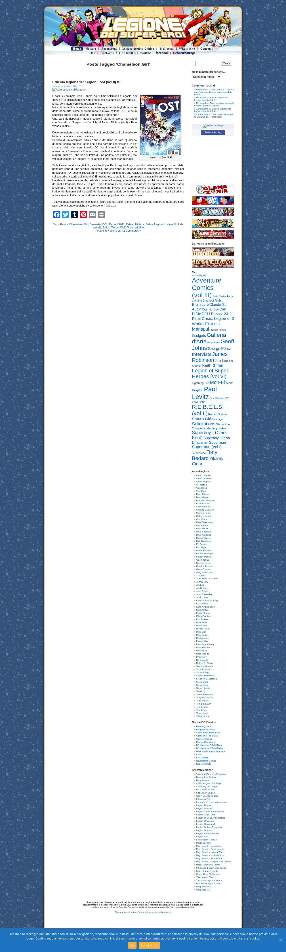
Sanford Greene (204, 666)
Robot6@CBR (203, 764)
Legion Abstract (204, 805)
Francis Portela (218, 329)
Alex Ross (201, 491)
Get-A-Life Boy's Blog (207, 796)
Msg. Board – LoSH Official (210, 855)
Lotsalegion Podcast (206, 839)
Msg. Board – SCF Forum (209, 858)
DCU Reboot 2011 (113, 224)
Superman (217, 442)
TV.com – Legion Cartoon (209, 880)
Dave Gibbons (203, 535)
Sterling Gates (216, 428)
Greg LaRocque (204, 572)
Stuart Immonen (204, 694)
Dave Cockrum (203, 531)
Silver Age (217, 419)
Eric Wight (201, 547)
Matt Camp (201, 625)
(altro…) (111, 205)
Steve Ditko (202, 682)
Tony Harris (202, 713)
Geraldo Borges (204, 566)
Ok (132, 945)
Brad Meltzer (202, 497)
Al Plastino (201, 484)
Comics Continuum (205, 742)
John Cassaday (204, 594)
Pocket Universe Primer (208, 864)
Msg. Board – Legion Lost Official (213, 861)
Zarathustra (202, 109)
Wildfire (139, 227)
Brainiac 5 (200, 304)
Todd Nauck (202, 700)
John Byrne (202, 591)
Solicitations (203, 423)
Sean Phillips (203, 672)
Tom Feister (202, 707)
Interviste (202, 354)
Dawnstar (95, 224)
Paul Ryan (201, 650)
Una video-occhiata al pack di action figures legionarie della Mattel (214, 92)
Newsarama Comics (206, 761)
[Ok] (280, 940)
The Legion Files (204, 877)
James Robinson (210, 357)
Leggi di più (149, 945)
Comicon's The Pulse (207, 736)
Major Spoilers (203, 843)
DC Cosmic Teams (205, 789)
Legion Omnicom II (206, 824)
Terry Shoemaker (205, 697)
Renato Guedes (217, 414)
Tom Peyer (201, 710)
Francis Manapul (206, 326)
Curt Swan (201, 519)
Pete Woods (216, 398)
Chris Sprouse (203, 506)
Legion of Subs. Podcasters (210, 818)
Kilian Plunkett (203, 616)
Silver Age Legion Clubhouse (211, 868)
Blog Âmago (202, 780)
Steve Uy (201, 691)
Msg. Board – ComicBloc (208, 846)
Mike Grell (201, 632)
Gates (149, 224)
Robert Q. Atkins (204, 663)
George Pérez (219, 348)
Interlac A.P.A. (203, 799)
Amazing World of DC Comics (211, 774)
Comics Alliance (204, 739)
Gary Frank (213, 342)
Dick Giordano (203, 541)
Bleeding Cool (203, 726)
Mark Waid (201, 622)
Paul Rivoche (203, 647)
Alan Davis (201, 488)
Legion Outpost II (205, 830)
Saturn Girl (201, 419)
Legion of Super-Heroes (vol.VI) (211, 373)
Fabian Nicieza (135, 224)
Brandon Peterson (205, 500)
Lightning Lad (200, 383)
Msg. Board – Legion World (210, 852)
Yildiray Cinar (203, 716)
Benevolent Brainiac (206, 777)
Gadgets (199, 335)
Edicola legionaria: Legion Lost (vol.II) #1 (86, 82)
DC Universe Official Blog (209, 745)
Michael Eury (202, 628)
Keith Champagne (205, 607)
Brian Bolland (203, 503)
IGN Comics (202, 757)
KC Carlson (202, 603)
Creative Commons (128, 907)
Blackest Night (212, 300)
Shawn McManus (205, 675)
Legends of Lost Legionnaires (211, 802)
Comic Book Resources (208, 732)
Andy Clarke (219, 296)
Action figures (199, 275)
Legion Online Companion (209, 827)
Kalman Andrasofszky (207, 600)
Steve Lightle (203, 688)
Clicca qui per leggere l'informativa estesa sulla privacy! (143, 912)
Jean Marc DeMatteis (207, 578)
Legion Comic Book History (210, 811)
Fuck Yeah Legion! (206, 793)
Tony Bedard (204, 455)
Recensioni (114, 230)
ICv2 (198, 754)
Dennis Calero (203, 538)
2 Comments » (132, 230)
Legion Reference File (207, 833)
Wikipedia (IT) (203, 890)
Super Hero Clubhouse (208, 874)
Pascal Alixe (202, 641)
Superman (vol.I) (207, 447)
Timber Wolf (118, 227)
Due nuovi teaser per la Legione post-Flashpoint (214, 104)
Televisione (199, 453)
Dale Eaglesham (204, 522)
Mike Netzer (202, 635)
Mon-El (217, 382)
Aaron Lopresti (203, 475)
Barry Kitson (202, 494)
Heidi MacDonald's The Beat (210, 751)
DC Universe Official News (209, 748)
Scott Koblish (203, 669)
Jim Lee (221, 361)
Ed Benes (201, 544)
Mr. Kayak (201, 97)
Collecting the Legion (207, 786)
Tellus (106, 227)
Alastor (63, 224)
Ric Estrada (202, 660)
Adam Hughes (203, 481)
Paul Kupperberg (205, 644)
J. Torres (200, 575)
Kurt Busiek (202, 619)
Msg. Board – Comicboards (210, 849)
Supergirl (202, 442)
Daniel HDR (202, 528)
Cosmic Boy (210, 309)
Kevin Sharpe (203, 613)
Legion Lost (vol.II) (165, 224)
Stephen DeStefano (206, 679)
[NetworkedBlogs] (213, 125)
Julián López (202, 597)
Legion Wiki (202, 836)
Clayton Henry (203, 513)
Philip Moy (201, 657)
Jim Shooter (202, 588)
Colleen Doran (203, 516)
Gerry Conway (203, 569)
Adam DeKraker (204, 478)
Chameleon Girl (78, 224)
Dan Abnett (202, 525)
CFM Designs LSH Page (208, 783)
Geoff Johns (202, 560)
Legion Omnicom (205, 821)
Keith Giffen (212, 365)
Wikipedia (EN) (203, 886)
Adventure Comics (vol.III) (206, 288)
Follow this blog (213, 132)
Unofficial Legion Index (208, 883)
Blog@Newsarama (205, 729)
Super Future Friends (207, 871)
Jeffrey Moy (202, 581)
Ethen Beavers (204, 550)
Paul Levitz (204, 392)
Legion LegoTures (205, 814)
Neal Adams (202, 638)
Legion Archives (204, 808)
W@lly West (202, 89)
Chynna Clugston (205, 510)
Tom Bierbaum (203, 704)
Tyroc (130, 227)
